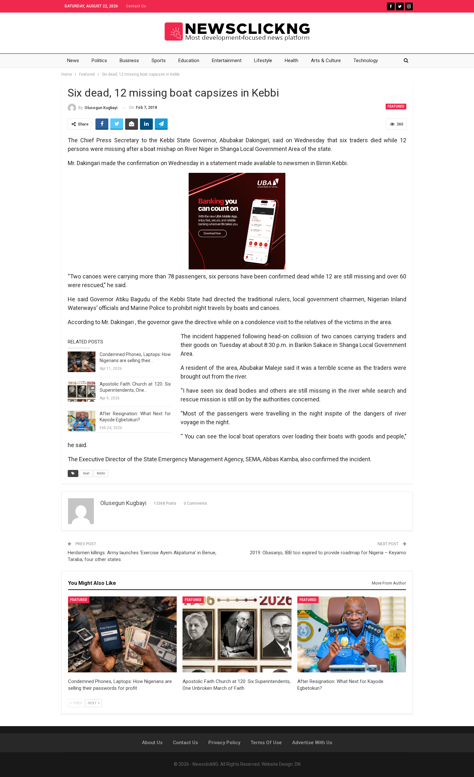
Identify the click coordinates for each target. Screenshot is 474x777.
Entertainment (227, 60)
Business (129, 60)
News (73, 60)
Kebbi (101, 473)
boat (86, 473)
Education (188, 60)
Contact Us (136, 6)
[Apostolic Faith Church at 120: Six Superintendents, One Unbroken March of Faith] (81, 391)
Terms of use (266, 742)
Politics (99, 60)
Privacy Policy (224, 742)
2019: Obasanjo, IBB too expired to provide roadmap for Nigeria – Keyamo (328, 553)
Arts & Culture (326, 60)
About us (152, 742)
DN (298, 764)
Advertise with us (312, 742)
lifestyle (263, 60)
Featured (396, 106)
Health (291, 60)
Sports (159, 60)
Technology (365, 60)
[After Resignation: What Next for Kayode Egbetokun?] (81, 421)
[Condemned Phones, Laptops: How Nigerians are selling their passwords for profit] (81, 361)
